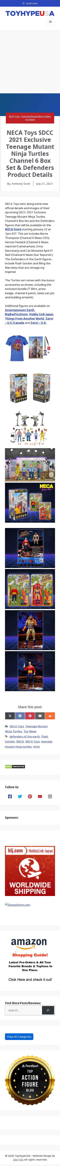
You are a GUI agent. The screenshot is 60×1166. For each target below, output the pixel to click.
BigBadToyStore (16, 314)
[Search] (48, 1010)
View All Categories (19, 1036)
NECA (20, 741)
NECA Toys (14, 116)
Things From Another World (24, 318)
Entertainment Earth (19, 310)
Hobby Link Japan (41, 314)
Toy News (30, 119)
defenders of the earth (25, 736)
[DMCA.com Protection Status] (15, 768)
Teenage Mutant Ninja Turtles (36, 116)
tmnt (36, 746)
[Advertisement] (30, 62)
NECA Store (13, 229)
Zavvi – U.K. (38, 323)
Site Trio (18, 1159)
